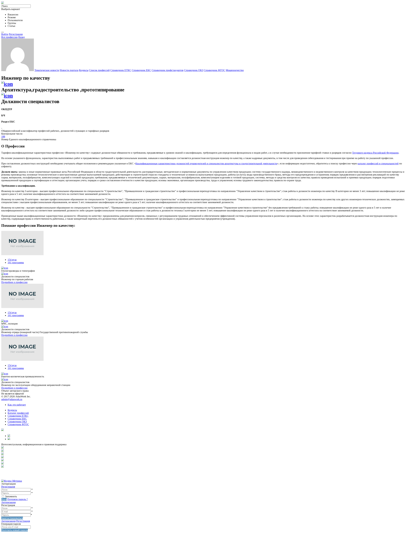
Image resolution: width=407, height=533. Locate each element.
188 (3, 136)
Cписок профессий (99, 70)
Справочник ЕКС (141, 70)
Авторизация (8, 502)
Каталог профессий (18, 413)
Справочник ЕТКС (120, 70)
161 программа (16, 262)
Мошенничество (235, 70)
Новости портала (69, 70)
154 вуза (12, 259)
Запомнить (11, 496)
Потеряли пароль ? (17, 499)
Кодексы (83, 70)
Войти (4, 34)
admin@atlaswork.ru (11, 399)
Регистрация (16, 34)
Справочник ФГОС (214, 70)
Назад (21, 37)
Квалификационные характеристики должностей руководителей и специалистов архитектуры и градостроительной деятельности (206, 163)
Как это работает (17, 404)
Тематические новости (46, 70)
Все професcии (9, 37)
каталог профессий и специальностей (378, 163)
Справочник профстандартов (167, 70)
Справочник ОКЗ (193, 70)
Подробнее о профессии (14, 282)
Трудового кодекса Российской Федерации (375, 152)
